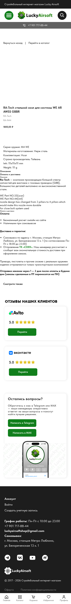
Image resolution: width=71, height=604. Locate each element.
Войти (8, 504)
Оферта (9, 589)
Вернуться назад (12, 42)
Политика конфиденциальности (38, 589)
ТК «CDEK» (25, 247)
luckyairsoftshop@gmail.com (24, 531)
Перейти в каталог (39, 42)
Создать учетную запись (20, 510)
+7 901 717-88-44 (37, 25)
